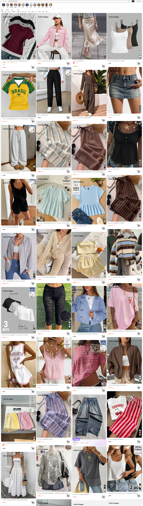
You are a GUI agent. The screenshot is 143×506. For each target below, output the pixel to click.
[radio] (3, 5)
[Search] (133, 1)
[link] (138, 1)
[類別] (5, 1)
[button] (3, 1)
